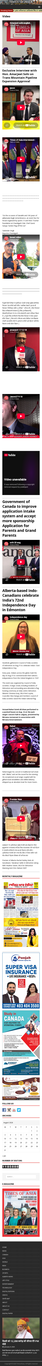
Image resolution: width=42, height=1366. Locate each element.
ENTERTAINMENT (8, 1284)
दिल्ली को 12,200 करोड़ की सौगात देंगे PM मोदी (20, 1343)
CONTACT (5, 1310)
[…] (7, 1355)
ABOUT (4, 1302)
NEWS (4, 1251)
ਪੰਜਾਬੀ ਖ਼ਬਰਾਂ (6, 1299)
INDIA (4, 1266)
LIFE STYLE (5, 1280)
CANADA (5, 1255)
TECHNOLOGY (7, 1288)
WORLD (5, 1262)
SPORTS (5, 1273)
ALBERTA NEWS (7, 1277)
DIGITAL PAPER (7, 1313)
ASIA (3, 1258)
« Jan (4, 1156)
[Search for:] (21, 1177)
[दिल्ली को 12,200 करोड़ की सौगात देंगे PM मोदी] (21, 1337)
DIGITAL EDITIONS (8, 1291)
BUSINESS (5, 1269)
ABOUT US (6, 1306)
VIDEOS (5, 1295)
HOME (4, 1247)
